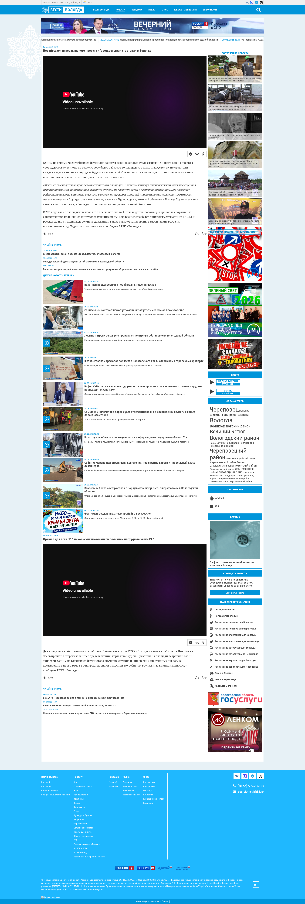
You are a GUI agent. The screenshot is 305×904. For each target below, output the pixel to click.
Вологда (221, 420)
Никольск (231, 458)
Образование (80, 823)
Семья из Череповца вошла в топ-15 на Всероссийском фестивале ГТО (83, 697)
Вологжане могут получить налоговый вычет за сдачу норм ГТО (79, 705)
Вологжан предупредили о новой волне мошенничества (120, 284)
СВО (76, 840)
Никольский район (239, 478)
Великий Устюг (227, 431)
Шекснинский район (223, 415)
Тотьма (241, 462)
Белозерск (247, 442)
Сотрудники (149, 786)
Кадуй (213, 443)
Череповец (224, 409)
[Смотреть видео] (63, 343)
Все (75, 782)
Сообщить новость (235, 592)
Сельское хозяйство (83, 827)
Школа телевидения (185, 9)
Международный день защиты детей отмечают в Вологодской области (83, 261)
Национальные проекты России (89, 856)
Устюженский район (228, 442)
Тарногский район (219, 478)
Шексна (243, 415)
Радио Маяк (128, 790)
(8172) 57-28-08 (250, 786)
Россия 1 (45, 782)
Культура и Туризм (83, 815)
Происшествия (81, 794)
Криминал (79, 798)
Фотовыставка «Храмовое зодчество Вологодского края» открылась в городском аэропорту (235, 39)
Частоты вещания (131, 794)
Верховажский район (241, 481)
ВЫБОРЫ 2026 (210, 9)
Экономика (79, 807)
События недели (49, 790)
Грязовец (249, 475)
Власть (77, 803)
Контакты (148, 794)
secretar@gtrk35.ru (251, 792)
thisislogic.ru (97, 889)
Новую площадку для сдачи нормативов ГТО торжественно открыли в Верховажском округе (96, 713)
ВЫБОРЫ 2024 (81, 848)
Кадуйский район (246, 458)
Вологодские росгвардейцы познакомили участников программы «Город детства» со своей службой (101, 269)
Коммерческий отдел (153, 798)
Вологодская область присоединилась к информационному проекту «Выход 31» (135, 437)
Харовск (249, 472)
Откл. (166, 902)
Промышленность (83, 832)
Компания (148, 803)
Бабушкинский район (222, 465)
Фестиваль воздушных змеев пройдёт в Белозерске (117, 513)
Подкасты (127, 782)
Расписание (149, 782)
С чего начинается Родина (87, 844)
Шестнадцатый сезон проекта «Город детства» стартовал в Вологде (81, 253)
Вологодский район (234, 438)
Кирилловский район (223, 462)
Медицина (79, 819)
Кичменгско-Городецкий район (226, 475)
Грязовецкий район (230, 472)
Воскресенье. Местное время (55, 794)
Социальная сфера (83, 786)
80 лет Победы (81, 852)
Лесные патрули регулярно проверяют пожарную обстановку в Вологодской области (109, 39)
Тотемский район (246, 465)
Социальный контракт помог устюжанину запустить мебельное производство (134, 310)
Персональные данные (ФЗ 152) (56, 889)
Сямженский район (219, 481)
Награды (147, 790)
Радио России (130, 786)
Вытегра (244, 410)
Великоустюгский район (230, 426)
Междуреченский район (222, 469)
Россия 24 (46, 786)
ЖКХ (76, 790)
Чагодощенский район (222, 445)
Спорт (77, 811)
